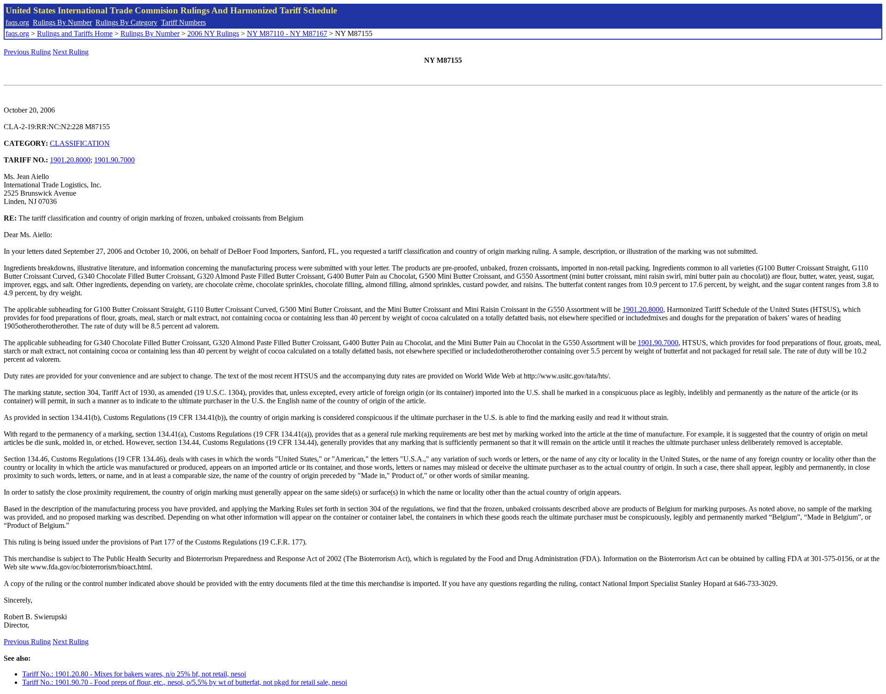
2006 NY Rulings (213, 33)
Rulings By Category (126, 22)
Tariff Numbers (183, 22)
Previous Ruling (27, 52)
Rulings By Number (62, 22)
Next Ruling (71, 52)
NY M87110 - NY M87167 (287, 33)
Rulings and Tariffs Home (75, 33)
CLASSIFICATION (80, 143)
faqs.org (17, 22)
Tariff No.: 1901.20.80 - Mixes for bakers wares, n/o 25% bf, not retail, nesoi (134, 674)
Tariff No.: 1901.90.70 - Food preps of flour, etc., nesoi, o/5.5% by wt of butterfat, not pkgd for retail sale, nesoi (184, 682)
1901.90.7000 (114, 160)
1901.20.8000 (70, 160)
